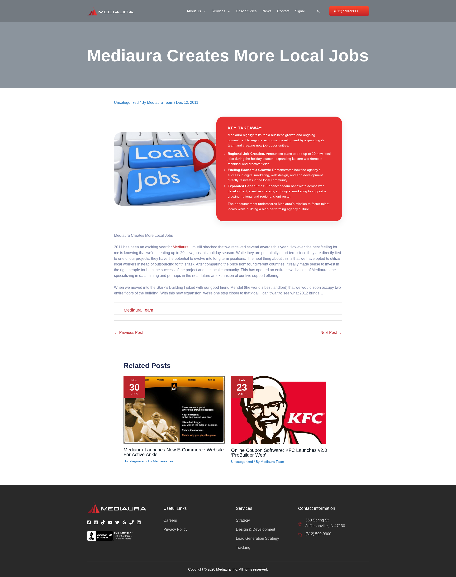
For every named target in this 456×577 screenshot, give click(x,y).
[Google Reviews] (124, 522)
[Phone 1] (131, 522)
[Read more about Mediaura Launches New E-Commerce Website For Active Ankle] (174, 409)
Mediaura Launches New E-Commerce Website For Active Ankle (174, 452)
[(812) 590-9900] (314, 534)
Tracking (243, 547)
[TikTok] (103, 522)
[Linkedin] (139, 522)
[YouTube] (110, 522)
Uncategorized (126, 102)
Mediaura (181, 247)
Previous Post (128, 333)
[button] (203, 11)
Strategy (243, 520)
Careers (170, 520)
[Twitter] (117, 522)
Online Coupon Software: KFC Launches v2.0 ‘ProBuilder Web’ (279, 453)
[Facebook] (89, 522)
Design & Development (255, 529)
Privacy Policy (175, 529)
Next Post (331, 333)
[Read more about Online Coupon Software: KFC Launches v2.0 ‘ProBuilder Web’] (278, 410)
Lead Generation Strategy (257, 538)
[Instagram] (96, 522)
